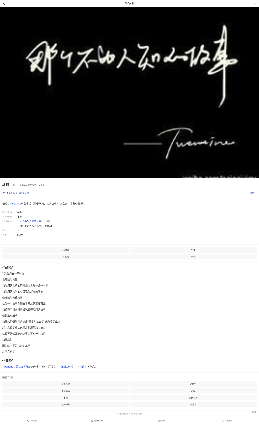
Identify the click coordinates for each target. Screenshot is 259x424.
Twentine (15, 203)
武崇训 (66, 249)
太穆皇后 (65, 390)
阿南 (82, 366)
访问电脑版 (98, 420)
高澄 (193, 390)
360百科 (129, 3)
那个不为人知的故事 (30, 221)
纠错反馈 (228, 420)
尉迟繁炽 (65, 383)
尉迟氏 (66, 256)
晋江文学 (22, 366)
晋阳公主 (193, 397)
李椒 (193, 256)
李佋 (193, 249)
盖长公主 (65, 404)
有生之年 (67, 366)
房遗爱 (193, 404)
